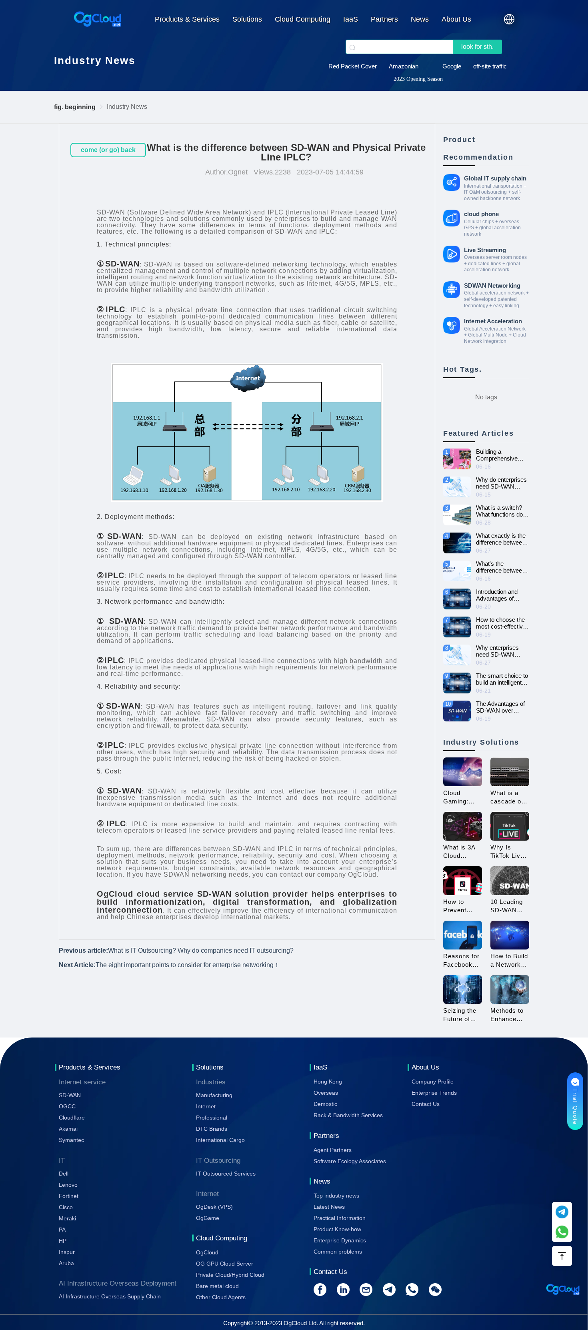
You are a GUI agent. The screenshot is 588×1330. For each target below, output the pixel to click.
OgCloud (207, 1252)
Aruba (66, 1263)
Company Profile (433, 1081)
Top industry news (336, 1195)
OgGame (207, 1218)
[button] (509, 19)
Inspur (67, 1252)
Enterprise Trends (434, 1093)
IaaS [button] (350, 19)
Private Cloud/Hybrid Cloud (230, 1275)
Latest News (329, 1207)
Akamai (68, 1129)
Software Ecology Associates (350, 1161)
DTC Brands (211, 1129)
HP (62, 1241)
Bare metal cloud (217, 1286)
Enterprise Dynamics (340, 1240)
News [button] (420, 19)
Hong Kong (328, 1081)
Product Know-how (337, 1229)
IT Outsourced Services (226, 1173)
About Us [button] (456, 19)
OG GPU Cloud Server (224, 1263)
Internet (206, 1106)
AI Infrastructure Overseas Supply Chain (110, 1296)
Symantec (71, 1140)
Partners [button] (384, 19)
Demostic (325, 1104)
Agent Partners (333, 1150)
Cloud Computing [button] (302, 19)
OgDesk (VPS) (214, 1207)
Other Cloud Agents (221, 1297)
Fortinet (68, 1196)
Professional (211, 1117)
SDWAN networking (195, 874)
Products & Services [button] (187, 19)
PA (62, 1229)
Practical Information (340, 1218)
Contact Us (426, 1104)
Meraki (67, 1218)
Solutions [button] (247, 19)
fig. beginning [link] (75, 107)
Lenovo (68, 1185)
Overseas (326, 1093)
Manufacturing (214, 1095)
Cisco (66, 1207)
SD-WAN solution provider (252, 893)
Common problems (338, 1251)
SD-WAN (289, 231)
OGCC (67, 1106)
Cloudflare (72, 1117)
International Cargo (220, 1140)
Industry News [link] (127, 106)
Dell (63, 1173)
